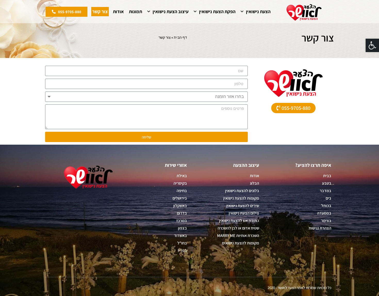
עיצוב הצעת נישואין (170, 11)
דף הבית (180, 37)
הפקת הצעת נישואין (217, 11)
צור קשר (100, 11)
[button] (372, 45)
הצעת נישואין (258, 11)
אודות (118, 11)
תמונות (135, 11)
